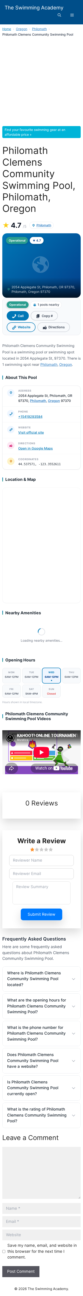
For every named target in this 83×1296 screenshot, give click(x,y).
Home (6, 29)
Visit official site (31, 432)
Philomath (39, 29)
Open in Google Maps (35, 448)
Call (21, 316)
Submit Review (41, 914)
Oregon (21, 29)
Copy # (47, 316)
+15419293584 (30, 417)
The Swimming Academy (34, 8)
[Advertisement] (41, 82)
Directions (56, 327)
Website (24, 327)
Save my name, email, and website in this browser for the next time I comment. (42, 1251)
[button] (59, 15)
